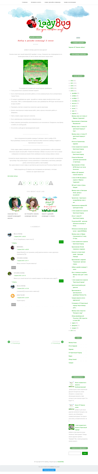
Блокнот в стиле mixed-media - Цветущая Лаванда (78, 254)
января (74, 328)
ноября (74, 96)
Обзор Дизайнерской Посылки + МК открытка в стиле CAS (79, 318)
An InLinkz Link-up (13, 176)
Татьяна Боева (22, 258)
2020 (72, 85)
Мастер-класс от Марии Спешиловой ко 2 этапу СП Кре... (79, 236)
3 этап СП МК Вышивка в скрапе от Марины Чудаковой (79, 180)
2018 (72, 91)
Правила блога (36, 2)
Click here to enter (49, 470)
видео (70, 356)
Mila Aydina (18, 234)
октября (74, 98)
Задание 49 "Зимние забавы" (77, 47)
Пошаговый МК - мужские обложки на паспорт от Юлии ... (79, 223)
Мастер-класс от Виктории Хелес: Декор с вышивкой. (79, 193)
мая (73, 111)
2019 (72, 88)
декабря (74, 93)
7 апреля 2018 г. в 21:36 (23, 288)
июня (73, 108)
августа (74, 103)
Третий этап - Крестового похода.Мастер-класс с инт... (79, 200)
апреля (74, 113)
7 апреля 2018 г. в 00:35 (23, 249)
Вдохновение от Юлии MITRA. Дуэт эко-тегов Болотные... (79, 167)
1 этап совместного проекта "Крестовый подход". (81, 427)
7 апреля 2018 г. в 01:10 (20, 275)
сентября (74, 101)
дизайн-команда (35, 37)
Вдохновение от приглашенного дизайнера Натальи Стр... (79, 293)
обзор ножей (72, 359)
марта (73, 323)
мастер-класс (73, 342)
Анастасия (21, 295)
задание (71, 349)
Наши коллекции (70, 2)
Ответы (14, 243)
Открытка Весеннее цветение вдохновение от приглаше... (79, 160)
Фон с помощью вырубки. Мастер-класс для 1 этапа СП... (79, 275)
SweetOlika (61, 461)
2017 (72, 330)
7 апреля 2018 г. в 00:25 (20, 236)
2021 (72, 83)
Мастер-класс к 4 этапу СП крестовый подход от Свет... (79, 129)
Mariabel (20, 247)
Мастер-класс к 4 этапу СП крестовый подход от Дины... (79, 136)
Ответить (61, 241)
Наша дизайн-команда (53, 2)
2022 (72, 80)
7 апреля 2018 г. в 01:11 (23, 260)
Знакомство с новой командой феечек (14, 216)
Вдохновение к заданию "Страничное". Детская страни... (79, 262)
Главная (25, 2)
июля (73, 106)
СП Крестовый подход (75, 352)
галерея (71, 363)
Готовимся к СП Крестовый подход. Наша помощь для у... (80, 305)
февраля (74, 325)
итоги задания (73, 346)
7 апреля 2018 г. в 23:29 (23, 297)
